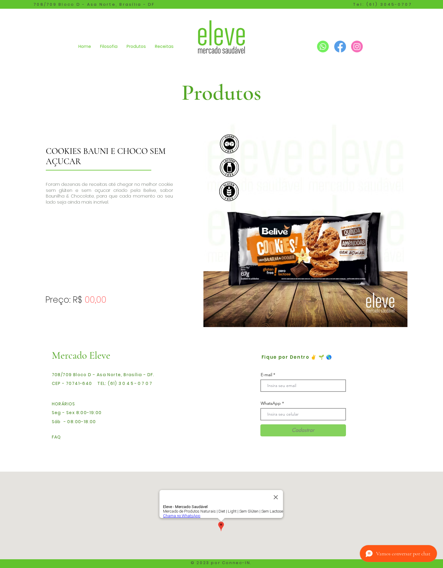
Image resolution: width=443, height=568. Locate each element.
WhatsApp (271, 403)
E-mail (266, 375)
